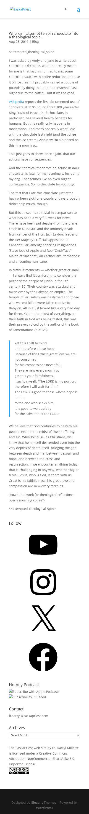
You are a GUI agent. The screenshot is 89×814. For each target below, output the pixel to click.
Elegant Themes (43, 802)
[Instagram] (43, 598)
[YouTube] (43, 560)
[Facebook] (43, 673)
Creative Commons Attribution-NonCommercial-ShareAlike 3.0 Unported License (41, 758)
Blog (35, 41)
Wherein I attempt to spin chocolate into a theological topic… (44, 35)
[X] (43, 635)
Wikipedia (16, 101)
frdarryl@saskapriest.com (28, 716)
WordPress (44, 808)
